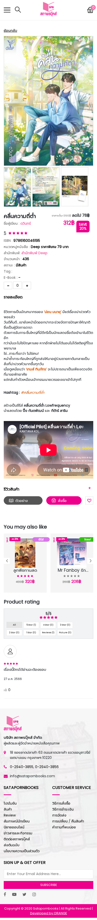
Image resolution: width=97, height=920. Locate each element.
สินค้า (8, 809)
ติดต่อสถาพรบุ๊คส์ (17, 839)
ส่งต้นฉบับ (11, 845)
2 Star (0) (14, 632)
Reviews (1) (48, 632)
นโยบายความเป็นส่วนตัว (22, 851)
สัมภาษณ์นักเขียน (17, 821)
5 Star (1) (31, 624)
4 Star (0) (48, 624)
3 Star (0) (65, 624)
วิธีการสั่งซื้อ (61, 803)
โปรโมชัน (10, 803)
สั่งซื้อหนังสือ (63, 501)
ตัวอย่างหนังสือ (21, 501)
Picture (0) (65, 632)
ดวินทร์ (25, 223)
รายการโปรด (23, 571)
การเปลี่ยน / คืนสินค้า (68, 821)
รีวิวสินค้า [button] (11, 489)
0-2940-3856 (47, 766)
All (14, 624)
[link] (32, 392)
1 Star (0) (31, 632)
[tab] (48, 297)
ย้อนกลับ (10, 30)
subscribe (48, 885)
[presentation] (7, 561)
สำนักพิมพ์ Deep (34, 252)
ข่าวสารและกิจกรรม (18, 833)
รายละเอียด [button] (13, 297)
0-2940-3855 (21, 766)
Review (10, 815)
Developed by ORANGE (48, 913)
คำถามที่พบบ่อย (64, 827)
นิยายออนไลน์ (14, 827)
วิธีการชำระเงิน (63, 809)
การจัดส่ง (59, 815)
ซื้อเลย (23, 577)
